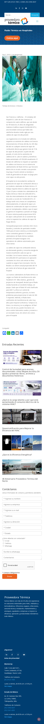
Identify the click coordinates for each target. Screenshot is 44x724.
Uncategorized (17, 55)
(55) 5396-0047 (31, 2)
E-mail (7, 541)
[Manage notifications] (39, 719)
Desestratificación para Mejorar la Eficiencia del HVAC (18, 429)
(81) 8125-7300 (13, 2)
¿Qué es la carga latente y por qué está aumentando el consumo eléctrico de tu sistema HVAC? (20, 402)
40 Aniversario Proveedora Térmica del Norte (20, 480)
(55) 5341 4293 (9, 710)
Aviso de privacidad (11, 658)
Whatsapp (8, 546)
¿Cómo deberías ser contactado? (13, 538)
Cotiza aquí (12, 38)
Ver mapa (8, 686)
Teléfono (8, 543)
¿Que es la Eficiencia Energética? (17, 454)
